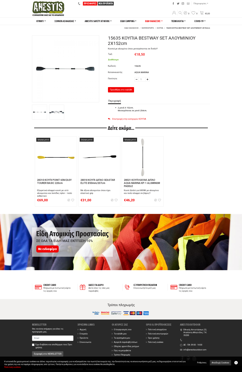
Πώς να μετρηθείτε (122, 350)
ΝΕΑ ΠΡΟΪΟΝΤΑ (106, 3)
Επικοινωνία (85, 342)
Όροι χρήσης (154, 338)
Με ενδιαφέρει (47, 249)
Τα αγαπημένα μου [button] (122, 338)
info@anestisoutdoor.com (194, 350)
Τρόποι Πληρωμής (122, 355)
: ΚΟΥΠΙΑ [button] (129, 119)
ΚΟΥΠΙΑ (160, 28)
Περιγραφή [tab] (114, 100)
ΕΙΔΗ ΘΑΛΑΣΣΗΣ (132, 28)
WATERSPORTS (148, 28)
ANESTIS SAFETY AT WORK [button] (97, 21)
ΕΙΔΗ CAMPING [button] (127, 21)
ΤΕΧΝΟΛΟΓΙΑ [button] (177, 21)
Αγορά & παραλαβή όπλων (125, 342)
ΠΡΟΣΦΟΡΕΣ (90, 3)
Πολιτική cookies (155, 342)
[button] (186, 14)
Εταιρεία (84, 334)
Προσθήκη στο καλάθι (121, 89)
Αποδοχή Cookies (220, 362)
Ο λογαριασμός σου (123, 329)
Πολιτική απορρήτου (157, 329)
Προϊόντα (84, 338)
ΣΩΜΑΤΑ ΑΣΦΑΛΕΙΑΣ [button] (64, 21)
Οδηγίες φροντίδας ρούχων (126, 346)
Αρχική (83, 329)
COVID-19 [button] (198, 21)
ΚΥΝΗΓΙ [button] (40, 21)
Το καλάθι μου (120, 334)
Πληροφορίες (199, 3)
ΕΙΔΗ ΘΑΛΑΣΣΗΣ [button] (152, 21)
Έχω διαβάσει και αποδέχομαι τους (53, 346)
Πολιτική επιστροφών (158, 334)
